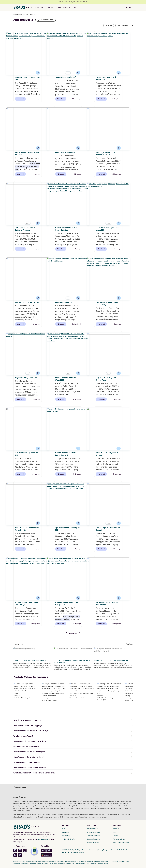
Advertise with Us (119, 839)
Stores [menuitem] (50, 7)
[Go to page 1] (66, 73)
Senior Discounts (93, 843)
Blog (114, 832)
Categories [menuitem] (38, 7)
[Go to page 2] (67, 73)
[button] (73, 720)
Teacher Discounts (93, 836)
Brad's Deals (17, 14)
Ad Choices (112, 850)
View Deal (20, 99)
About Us (116, 829)
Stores (25, 14)
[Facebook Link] (15, 850)
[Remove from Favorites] (38, 72)
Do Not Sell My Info (68, 839)
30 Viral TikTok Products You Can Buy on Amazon (111, 660)
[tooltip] (45, 20)
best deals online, (42, 839)
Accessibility (65, 836)
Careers (115, 836)
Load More (73, 634)
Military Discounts (93, 832)
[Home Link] (23, 7)
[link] (26, 697)
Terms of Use (93, 850)
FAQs (63, 829)
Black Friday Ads (92, 829)
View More (129, 644)
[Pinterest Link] (15, 855)
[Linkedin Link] (20, 855)
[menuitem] (64, 7)
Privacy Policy (102, 850)
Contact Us (65, 832)
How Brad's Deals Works (121, 843)
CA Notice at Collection (78, 852)
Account (129, 7)
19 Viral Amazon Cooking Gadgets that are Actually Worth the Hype (72, 661)
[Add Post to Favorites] (78, 298)
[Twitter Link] (20, 850)
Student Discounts (93, 839)
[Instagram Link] (25, 850)
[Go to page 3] (69, 73)
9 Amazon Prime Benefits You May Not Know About (31, 660)
